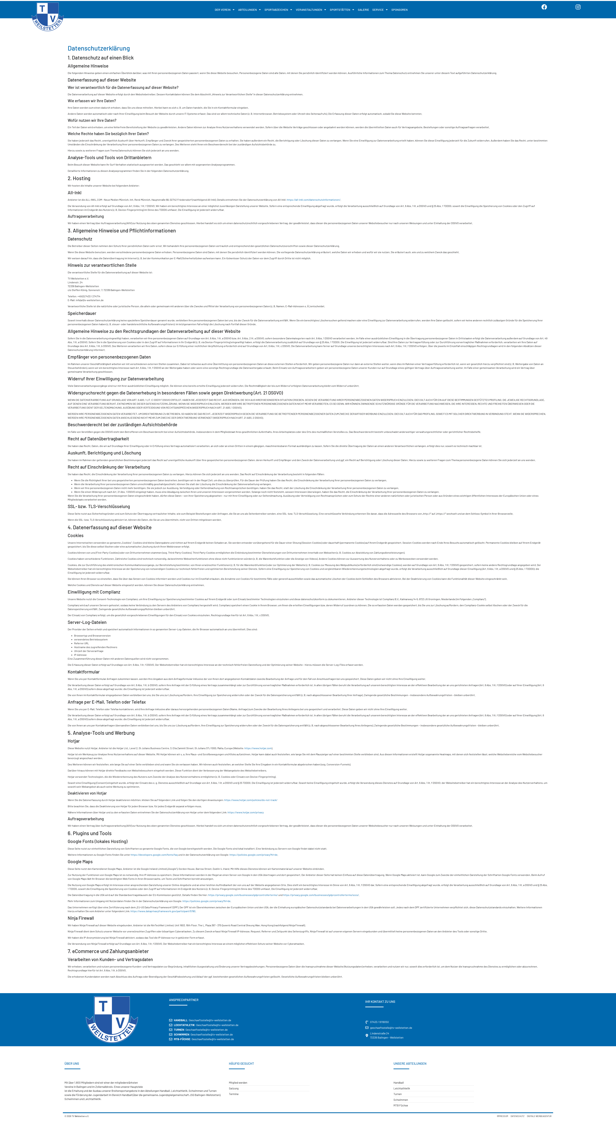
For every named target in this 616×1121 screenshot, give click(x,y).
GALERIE (363, 9)
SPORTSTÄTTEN (340, 9)
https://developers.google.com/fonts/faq (154, 854)
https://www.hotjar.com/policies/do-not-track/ (250, 799)
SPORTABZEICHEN (276, 9)
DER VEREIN (223, 9)
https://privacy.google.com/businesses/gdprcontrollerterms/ (243, 894)
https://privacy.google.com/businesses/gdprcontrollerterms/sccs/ (321, 894)
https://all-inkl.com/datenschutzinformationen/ (313, 199)
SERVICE (378, 9)
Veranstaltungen (309, 9)
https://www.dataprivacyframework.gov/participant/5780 (163, 911)
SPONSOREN (399, 9)
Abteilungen (247, 9)
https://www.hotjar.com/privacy (246, 812)
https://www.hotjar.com (258, 748)
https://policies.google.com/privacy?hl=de (254, 854)
